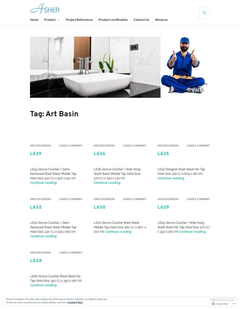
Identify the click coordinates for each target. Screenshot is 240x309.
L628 (36, 261)
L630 (100, 207)
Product (50, 19)
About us (161, 19)
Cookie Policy (75, 302)
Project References (79, 19)
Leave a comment (70, 145)
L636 (99, 154)
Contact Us (141, 19)
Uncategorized (40, 145)
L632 (36, 207)
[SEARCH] (204, 13)
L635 (163, 154)
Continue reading (43, 183)
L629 (163, 207)
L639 (35, 154)
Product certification (113, 19)
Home (34, 19)
